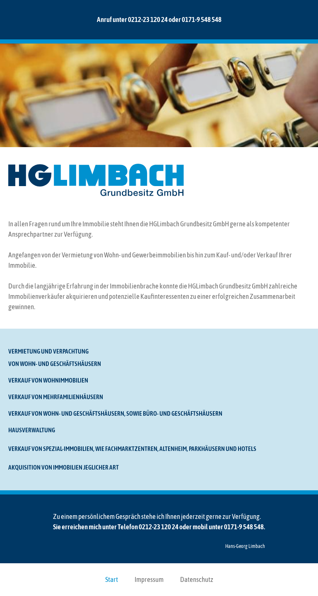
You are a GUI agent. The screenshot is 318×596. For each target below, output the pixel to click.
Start (111, 579)
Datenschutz (196, 579)
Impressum (149, 579)
